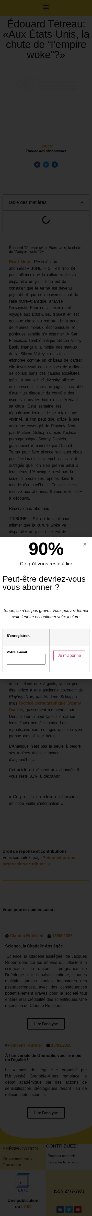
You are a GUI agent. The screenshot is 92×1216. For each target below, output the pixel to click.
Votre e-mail (17, 652)
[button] (85, 544)
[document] (46, 608)
